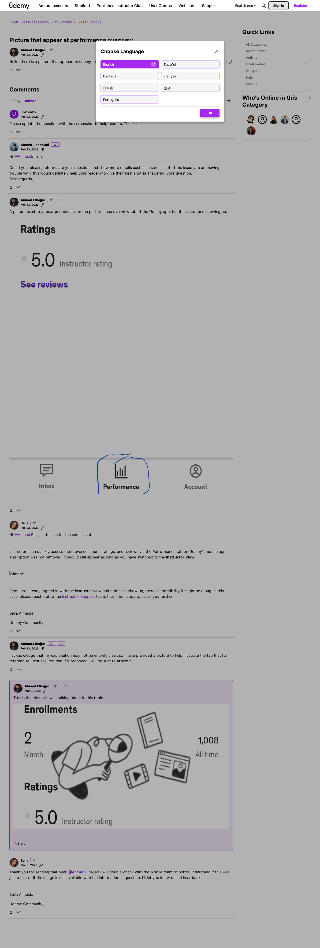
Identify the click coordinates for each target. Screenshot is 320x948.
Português (111, 99)
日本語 (108, 88)
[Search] (264, 5)
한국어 (169, 88)
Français (170, 76)
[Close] (217, 51)
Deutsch (109, 76)
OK (210, 113)
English (108, 64)
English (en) (244, 5)
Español (170, 64)
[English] (19, 5)
